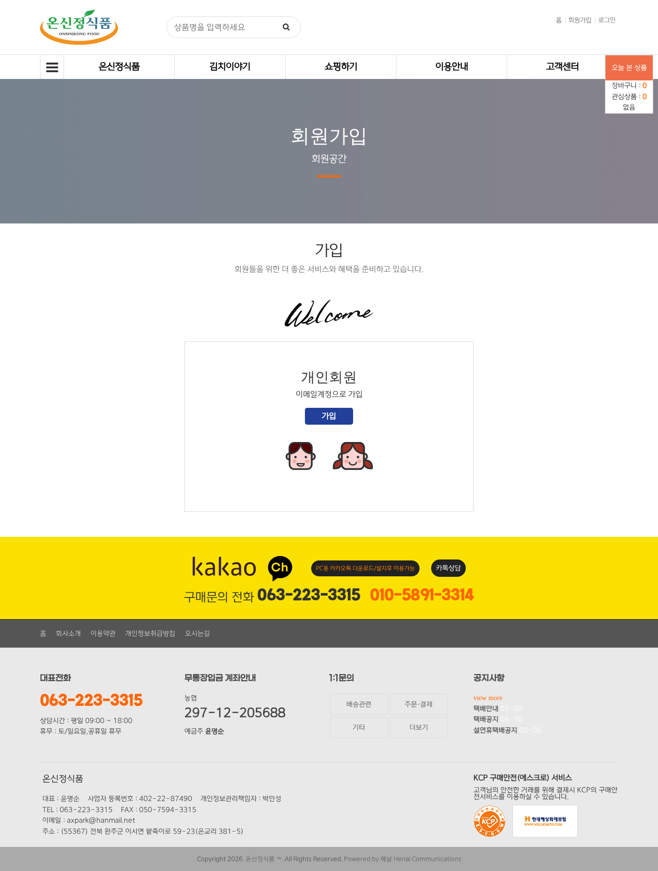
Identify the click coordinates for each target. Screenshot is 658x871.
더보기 (418, 727)
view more (488, 698)
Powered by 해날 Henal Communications (402, 859)
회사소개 (68, 633)
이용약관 (103, 633)
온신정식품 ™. (264, 859)
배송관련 (358, 704)
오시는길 (197, 633)
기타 (359, 727)
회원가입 (580, 20)
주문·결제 (419, 704)
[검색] (286, 27)
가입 (329, 416)
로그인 (607, 20)
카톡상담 (448, 568)
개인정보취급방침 (150, 633)
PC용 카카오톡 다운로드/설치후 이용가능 (365, 568)
